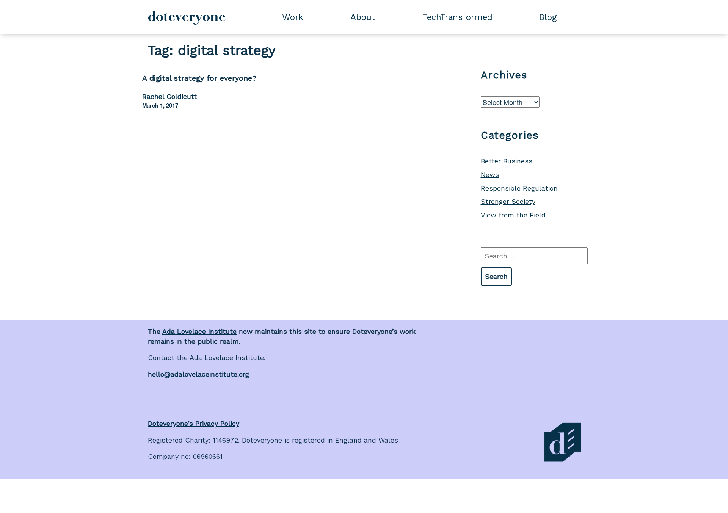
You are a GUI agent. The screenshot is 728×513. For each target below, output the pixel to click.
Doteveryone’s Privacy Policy (193, 423)
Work (292, 17)
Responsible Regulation (519, 188)
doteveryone (187, 16)
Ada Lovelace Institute (199, 331)
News (490, 174)
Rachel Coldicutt (169, 96)
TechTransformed (457, 17)
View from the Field (513, 215)
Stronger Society (508, 201)
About (362, 17)
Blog (548, 17)
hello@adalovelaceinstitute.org (198, 374)
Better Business (506, 161)
